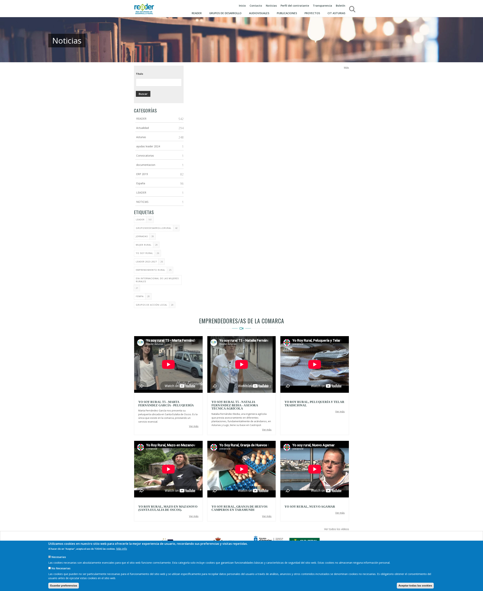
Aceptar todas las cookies (415, 585)
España (140, 183)
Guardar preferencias (63, 585)
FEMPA (140, 296)
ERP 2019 (142, 174)
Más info (121, 548)
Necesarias (59, 557)
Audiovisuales (259, 13)
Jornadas (142, 236)
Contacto (256, 5)
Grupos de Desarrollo (225, 13)
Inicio (242, 5)
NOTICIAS (142, 202)
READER (141, 118)
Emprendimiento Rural (150, 269)
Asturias (141, 137)
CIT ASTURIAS (336, 13)
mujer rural (144, 244)
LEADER (141, 192)
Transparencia (322, 5)
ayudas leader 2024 (148, 146)
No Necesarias (61, 568)
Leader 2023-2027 (146, 261)
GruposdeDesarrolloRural (154, 228)
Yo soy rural (144, 253)
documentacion (145, 165)
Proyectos (312, 13)
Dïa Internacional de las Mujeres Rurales (157, 280)
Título (139, 73)
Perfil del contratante (295, 5)
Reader (197, 13)
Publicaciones (287, 13)
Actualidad (142, 128)
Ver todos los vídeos (336, 529)
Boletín (340, 5)
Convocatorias (145, 155)
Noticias (271, 5)
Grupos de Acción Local (151, 304)
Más (346, 67)
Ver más (193, 426)
